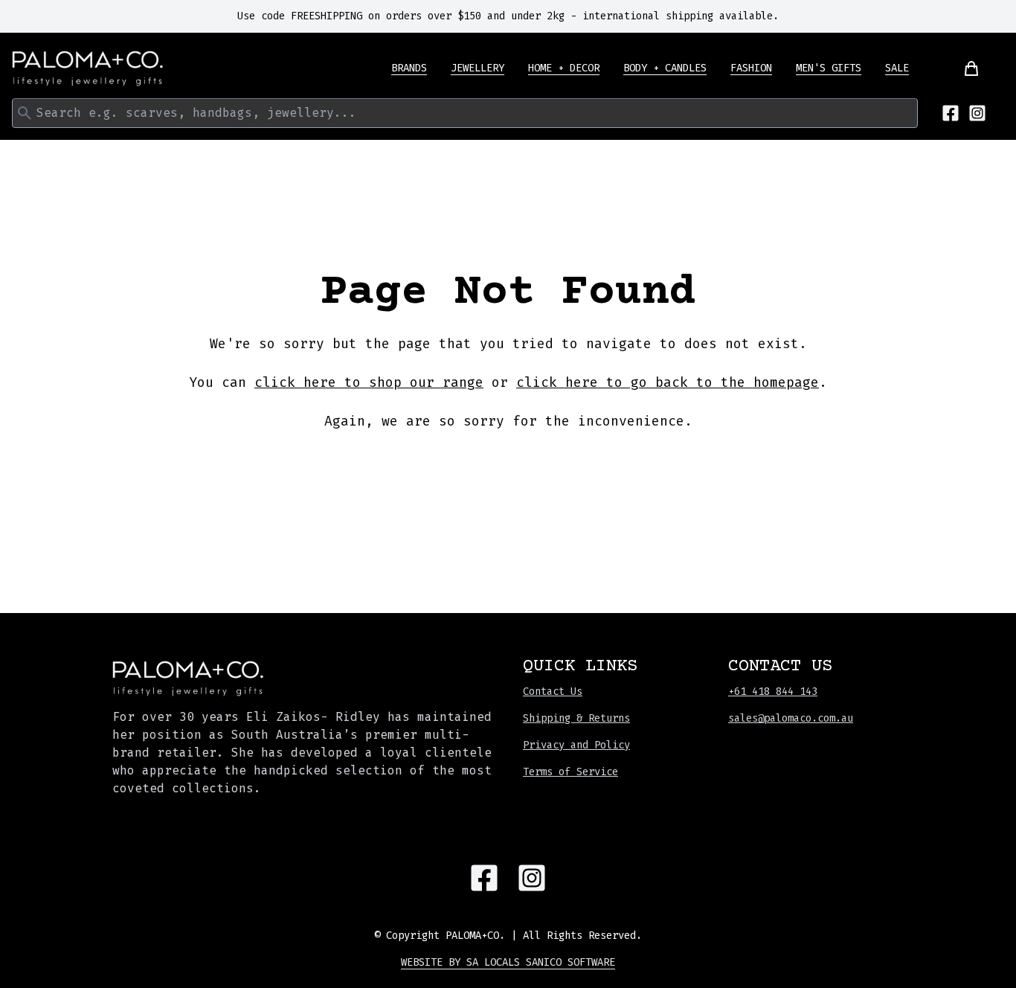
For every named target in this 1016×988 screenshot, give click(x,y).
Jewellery (477, 68)
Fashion (751, 68)
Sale (897, 68)
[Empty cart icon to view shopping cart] (962, 68)
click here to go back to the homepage (667, 382)
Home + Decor (563, 68)
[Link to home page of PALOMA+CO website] (88, 68)
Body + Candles (665, 68)
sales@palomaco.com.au (790, 718)
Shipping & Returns (576, 718)
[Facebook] (950, 113)
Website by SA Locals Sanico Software (508, 962)
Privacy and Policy (576, 745)
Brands (409, 68)
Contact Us (552, 691)
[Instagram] (977, 113)
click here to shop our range (368, 382)
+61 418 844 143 (772, 691)
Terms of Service (570, 772)
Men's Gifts (828, 68)
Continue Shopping (508, 465)
